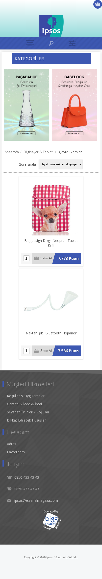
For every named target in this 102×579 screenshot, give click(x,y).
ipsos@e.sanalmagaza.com (36, 500)
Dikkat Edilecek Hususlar (26, 420)
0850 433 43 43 (26, 477)
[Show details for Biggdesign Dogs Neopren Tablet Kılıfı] (51, 208)
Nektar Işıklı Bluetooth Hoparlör (51, 333)
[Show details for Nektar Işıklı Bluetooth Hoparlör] (51, 301)
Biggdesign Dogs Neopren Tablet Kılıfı (51, 243)
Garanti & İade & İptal (24, 404)
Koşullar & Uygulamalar (26, 395)
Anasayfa (12, 152)
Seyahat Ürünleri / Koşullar (28, 412)
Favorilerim (16, 452)
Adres (11, 443)
